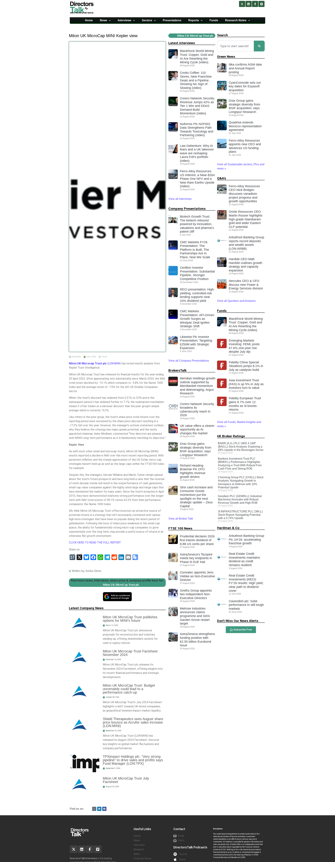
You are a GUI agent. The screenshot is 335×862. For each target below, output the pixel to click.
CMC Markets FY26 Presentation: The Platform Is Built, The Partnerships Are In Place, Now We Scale (195, 249)
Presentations (172, 20)
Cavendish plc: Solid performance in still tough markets (246, 604)
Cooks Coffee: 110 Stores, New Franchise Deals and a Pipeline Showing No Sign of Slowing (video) (196, 80)
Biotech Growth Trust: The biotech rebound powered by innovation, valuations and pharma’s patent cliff (197, 224)
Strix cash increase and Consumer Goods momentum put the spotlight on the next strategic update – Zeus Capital (196, 497)
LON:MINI (114, 363)
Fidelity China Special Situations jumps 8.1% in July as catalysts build (246, 366)
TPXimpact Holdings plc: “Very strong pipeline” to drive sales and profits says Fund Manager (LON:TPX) (133, 760)
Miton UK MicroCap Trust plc (121, 584)
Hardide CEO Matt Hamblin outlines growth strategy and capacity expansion (245, 264)
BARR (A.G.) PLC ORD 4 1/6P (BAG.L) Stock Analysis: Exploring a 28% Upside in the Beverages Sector (240, 446)
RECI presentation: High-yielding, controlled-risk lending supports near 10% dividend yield (197, 295)
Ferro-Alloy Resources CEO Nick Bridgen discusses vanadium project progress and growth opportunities (244, 193)
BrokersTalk (177, 370)
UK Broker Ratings (231, 436)
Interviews (124, 20)
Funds (214, 20)
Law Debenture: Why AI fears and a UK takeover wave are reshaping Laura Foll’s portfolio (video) (197, 153)
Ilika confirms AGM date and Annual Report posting (245, 68)
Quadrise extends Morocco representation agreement (245, 126)
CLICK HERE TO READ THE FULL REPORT (95, 542)
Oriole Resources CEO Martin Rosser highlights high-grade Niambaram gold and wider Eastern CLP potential (245, 219)
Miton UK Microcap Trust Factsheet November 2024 (130, 653)
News (103, 20)
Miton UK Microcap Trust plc (88, 363)
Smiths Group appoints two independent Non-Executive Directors (196, 594)
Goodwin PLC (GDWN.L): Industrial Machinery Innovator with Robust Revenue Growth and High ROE (240, 499)
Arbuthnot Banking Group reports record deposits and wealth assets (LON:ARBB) (246, 243)
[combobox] (235, 46)
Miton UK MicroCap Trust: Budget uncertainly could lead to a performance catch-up (129, 688)
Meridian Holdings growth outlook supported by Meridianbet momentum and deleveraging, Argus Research (197, 386)
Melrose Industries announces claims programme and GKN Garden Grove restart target (195, 616)
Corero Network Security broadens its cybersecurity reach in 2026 (197, 409)
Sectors (147, 20)
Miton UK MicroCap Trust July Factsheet (126, 780)
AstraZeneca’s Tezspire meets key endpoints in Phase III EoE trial (196, 558)
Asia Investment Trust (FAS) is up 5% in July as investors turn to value (246, 384)
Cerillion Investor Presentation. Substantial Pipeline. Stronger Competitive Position (197, 273)
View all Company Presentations (188, 360)
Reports (193, 20)
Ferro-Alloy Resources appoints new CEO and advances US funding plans (245, 146)
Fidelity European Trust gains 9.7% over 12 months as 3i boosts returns (245, 403)
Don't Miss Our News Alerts (237, 621)
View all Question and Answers (236, 300)
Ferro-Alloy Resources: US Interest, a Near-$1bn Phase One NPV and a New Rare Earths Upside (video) (197, 178)
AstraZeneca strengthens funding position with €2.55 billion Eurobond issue (197, 639)
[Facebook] (104, 809)
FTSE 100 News (180, 528)
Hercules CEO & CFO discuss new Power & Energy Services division (246, 284)
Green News (226, 57)
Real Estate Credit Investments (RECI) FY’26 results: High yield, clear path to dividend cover (246, 583)
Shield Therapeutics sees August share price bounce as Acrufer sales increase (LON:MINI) (133, 722)
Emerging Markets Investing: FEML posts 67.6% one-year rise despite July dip (244, 346)
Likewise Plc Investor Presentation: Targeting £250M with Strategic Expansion (196, 342)
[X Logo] (94, 809)
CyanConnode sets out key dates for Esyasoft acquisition (245, 86)
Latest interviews (181, 43)
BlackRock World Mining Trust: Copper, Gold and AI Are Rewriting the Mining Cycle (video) (197, 56)
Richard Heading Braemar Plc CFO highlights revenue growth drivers (192, 471)
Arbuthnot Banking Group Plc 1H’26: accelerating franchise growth (246, 539)
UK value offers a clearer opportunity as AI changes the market (197, 429)
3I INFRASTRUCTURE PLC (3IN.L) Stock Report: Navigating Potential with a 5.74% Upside (240, 515)
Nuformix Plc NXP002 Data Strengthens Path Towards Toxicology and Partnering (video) (196, 129)
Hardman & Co (228, 528)
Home (89, 20)
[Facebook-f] (255, 4)
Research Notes (235, 20)
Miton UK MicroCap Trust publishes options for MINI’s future (130, 618)
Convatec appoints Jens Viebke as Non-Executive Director (197, 576)
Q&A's (221, 178)
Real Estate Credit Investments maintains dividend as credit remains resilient (244, 559)
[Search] (259, 46)
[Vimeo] (261, 4)
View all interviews (180, 198)
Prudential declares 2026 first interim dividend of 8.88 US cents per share (197, 540)
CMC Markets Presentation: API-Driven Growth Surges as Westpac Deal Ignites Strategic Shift (197, 318)
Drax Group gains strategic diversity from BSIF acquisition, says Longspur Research (195, 449)
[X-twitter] (242, 4)
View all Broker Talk (180, 518)
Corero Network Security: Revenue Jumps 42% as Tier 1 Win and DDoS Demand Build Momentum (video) (197, 106)
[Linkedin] (248, 4)
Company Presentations (187, 209)
